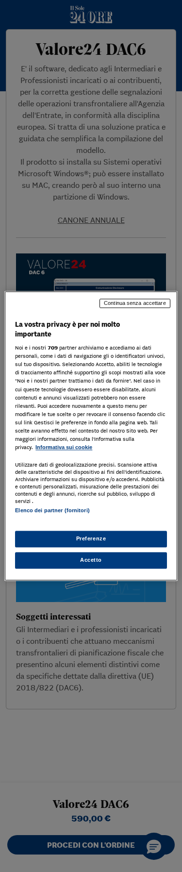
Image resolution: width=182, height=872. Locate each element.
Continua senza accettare (135, 303)
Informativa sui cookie (63, 447)
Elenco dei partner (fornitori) (52, 510)
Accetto (91, 560)
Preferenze (91, 539)
